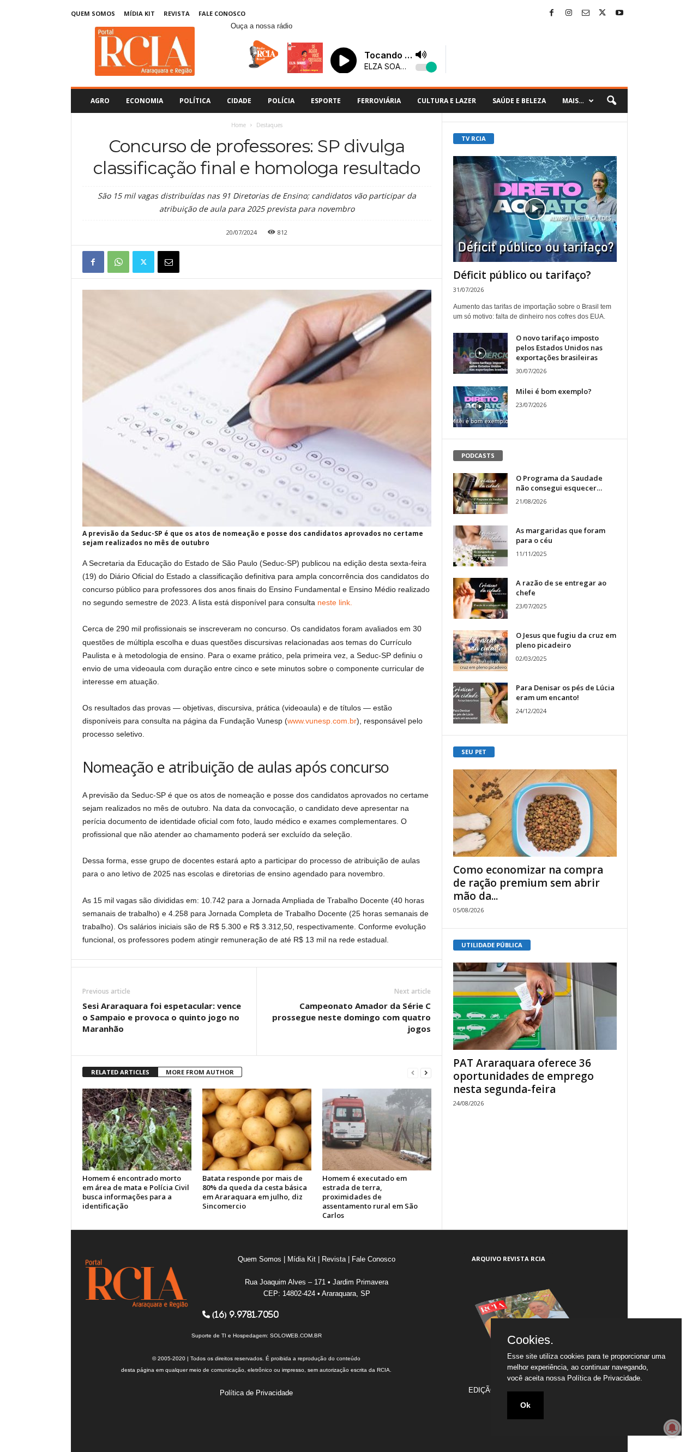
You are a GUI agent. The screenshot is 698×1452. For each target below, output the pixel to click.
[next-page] (425, 1072)
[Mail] (585, 13)
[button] (611, 101)
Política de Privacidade (256, 1393)
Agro (100, 100)
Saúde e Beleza (519, 100)
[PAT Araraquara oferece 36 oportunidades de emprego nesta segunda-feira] (535, 1006)
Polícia (281, 100)
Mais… (573, 100)
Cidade (239, 100)
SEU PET (473, 752)
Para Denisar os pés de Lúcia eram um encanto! (565, 692)
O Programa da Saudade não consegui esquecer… (559, 483)
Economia (144, 100)
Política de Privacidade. (604, 1378)
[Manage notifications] (672, 1428)
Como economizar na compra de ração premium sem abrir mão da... (528, 883)
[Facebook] (551, 13)
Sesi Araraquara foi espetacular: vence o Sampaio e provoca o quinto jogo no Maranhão (161, 1017)
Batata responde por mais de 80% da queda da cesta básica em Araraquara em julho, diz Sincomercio (254, 1192)
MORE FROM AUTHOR (200, 1072)
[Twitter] (602, 13)
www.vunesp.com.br (322, 720)
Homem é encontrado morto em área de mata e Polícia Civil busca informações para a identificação (135, 1192)
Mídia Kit (139, 13)
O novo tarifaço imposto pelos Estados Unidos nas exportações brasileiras (559, 347)
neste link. (334, 602)
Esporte (326, 100)
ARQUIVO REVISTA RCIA (508, 1258)
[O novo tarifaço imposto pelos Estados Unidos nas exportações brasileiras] (480, 353)
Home (238, 125)
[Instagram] (568, 13)
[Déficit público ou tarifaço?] (535, 209)
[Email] (168, 262)
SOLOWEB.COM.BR (296, 1336)
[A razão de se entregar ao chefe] (480, 598)
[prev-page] (412, 1072)
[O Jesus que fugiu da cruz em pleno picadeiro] (480, 650)
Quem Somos (93, 13)
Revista (177, 13)
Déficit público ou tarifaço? (522, 275)
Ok (525, 1405)
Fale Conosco (221, 13)
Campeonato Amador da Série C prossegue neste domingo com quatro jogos (351, 1017)
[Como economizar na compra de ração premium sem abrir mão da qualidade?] (535, 813)
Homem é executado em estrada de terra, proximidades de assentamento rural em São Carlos (370, 1196)
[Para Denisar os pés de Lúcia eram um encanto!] (480, 703)
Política (194, 100)
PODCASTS (478, 455)
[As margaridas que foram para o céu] (480, 545)
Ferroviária (379, 100)
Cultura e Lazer (446, 100)
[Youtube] (619, 13)
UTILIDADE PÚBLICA (491, 945)
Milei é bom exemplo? (554, 391)
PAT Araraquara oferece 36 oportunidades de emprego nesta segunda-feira (523, 1076)
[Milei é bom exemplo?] (480, 406)
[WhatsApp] (118, 262)
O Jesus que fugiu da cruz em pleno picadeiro (566, 640)
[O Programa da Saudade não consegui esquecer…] (480, 493)
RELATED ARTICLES (120, 1072)
